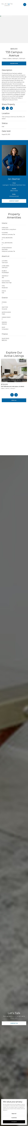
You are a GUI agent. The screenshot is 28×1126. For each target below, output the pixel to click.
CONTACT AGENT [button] (14, 201)
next (16, 395)
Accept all (14, 1121)
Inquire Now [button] (14, 63)
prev (12, 395)
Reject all (14, 1113)
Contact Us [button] (14, 1023)
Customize (14, 1117)
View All (14, 400)
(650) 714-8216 (14, 190)
